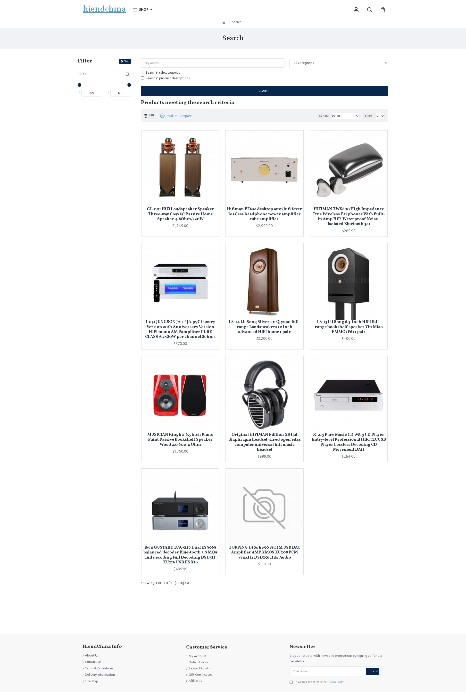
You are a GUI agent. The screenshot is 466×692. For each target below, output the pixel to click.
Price (82, 74)
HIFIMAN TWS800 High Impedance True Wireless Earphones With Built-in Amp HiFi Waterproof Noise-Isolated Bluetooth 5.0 (349, 217)
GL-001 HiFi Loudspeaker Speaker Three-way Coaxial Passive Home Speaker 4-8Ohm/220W (180, 214)
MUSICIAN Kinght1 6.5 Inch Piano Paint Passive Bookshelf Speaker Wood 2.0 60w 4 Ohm (180, 439)
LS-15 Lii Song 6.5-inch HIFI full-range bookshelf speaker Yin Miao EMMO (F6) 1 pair (349, 327)
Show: (369, 116)
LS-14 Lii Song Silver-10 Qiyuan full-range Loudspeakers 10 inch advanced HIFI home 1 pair (264, 327)
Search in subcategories (163, 72)
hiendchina (104, 9)
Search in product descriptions (168, 78)
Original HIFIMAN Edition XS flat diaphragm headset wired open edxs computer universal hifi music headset (264, 442)
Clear (126, 61)
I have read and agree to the (318, 682)
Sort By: (324, 116)
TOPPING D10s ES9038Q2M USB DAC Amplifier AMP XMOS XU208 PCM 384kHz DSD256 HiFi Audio (264, 552)
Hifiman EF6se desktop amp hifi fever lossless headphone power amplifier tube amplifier (264, 214)
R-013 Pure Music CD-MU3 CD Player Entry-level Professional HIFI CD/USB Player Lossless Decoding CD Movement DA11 (349, 442)
